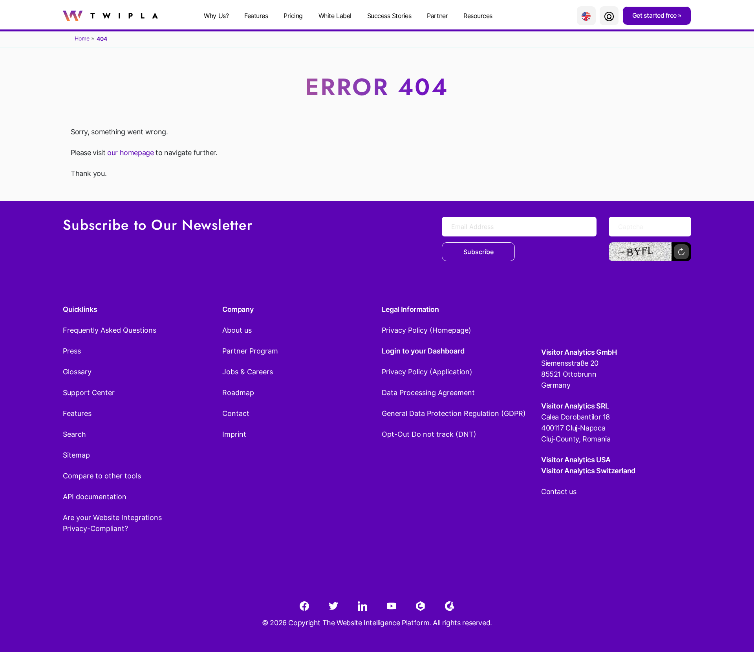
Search (74, 434)
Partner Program (250, 351)
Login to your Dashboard (423, 351)
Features (256, 16)
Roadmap (238, 392)
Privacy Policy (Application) (427, 372)
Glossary (77, 372)
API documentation (94, 497)
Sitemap (76, 455)
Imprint (234, 434)
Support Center (89, 392)
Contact (235, 413)
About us (237, 330)
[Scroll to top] (734, 607)
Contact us (558, 491)
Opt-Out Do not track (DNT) (429, 434)
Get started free (655, 15)
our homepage (130, 152)
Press (72, 351)
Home (83, 38)
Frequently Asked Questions (109, 330)
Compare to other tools (102, 476)
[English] (586, 15)
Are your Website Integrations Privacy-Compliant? (112, 523)
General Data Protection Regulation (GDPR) (454, 413)
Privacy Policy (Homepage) (426, 330)
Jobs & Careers (247, 372)
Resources (477, 16)
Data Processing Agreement (428, 392)
